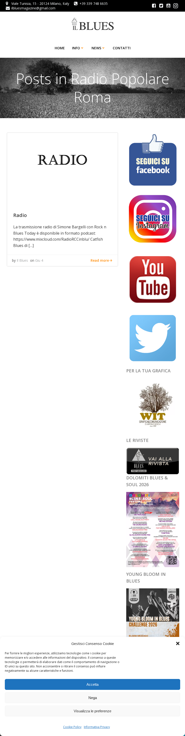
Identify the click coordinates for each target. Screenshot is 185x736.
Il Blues (22, 260)
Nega (92, 698)
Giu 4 (39, 260)
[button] (177, 643)
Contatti (122, 48)
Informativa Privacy (97, 727)
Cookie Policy (72, 727)
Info (76, 48)
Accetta (92, 684)
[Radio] (62, 168)
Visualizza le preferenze (92, 711)
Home (60, 48)
